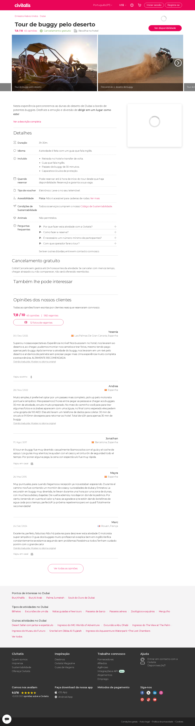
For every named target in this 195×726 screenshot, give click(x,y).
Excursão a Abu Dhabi (116, 625)
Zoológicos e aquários (143, 611)
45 (25, 30)
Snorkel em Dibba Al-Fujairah (65, 631)
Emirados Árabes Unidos (26, 16)
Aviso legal (145, 721)
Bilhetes (16, 611)
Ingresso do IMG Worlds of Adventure (78, 625)
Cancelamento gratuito (57, 30)
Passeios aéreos (118, 611)
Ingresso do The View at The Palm (151, 625)
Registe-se (173, 5)
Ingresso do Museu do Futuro (29, 631)
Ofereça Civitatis (21, 671)
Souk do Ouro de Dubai (81, 597)
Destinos (60, 659)
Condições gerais (129, 721)
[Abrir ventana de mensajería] (6, 719)
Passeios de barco (96, 611)
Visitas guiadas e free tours (67, 611)
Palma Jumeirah (55, 597)
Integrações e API (108, 671)
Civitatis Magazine (65, 663)
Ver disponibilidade (165, 28)
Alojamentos (105, 675)
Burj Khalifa (18, 597)
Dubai (43, 16)
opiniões (32, 30)
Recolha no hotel (88, 30)
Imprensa (17, 663)
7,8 (19, 30)
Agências (103, 667)
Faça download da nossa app (74, 687)
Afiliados (102, 663)
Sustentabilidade (21, 667)
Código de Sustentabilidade (96, 206)
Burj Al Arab (36, 597)
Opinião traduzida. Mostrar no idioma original (34, 362)
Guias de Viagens (64, 667)
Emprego (103, 679)
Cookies (179, 721)
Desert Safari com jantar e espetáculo (33, 625)
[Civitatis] (22, 5)
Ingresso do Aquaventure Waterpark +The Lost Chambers (118, 631)
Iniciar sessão (154, 5)
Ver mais (95, 198)
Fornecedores (105, 659)
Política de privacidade (162, 721)
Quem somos (19, 659)
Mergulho (164, 611)
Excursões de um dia (37, 611)
